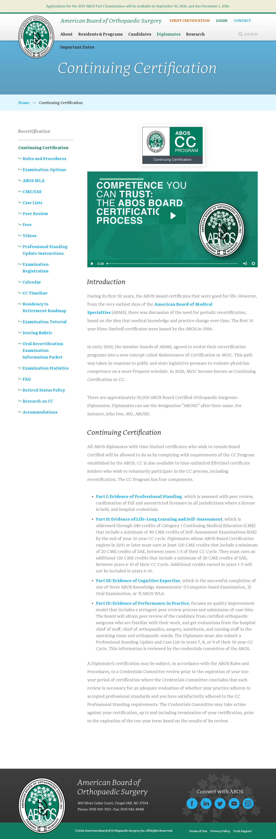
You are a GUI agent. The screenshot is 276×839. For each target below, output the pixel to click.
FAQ (27, 379)
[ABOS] (36, 37)
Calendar (32, 282)
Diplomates (168, 34)
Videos (29, 235)
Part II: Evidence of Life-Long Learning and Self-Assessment (159, 519)
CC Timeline (35, 293)
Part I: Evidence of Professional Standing (139, 496)
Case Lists (32, 202)
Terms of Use (198, 831)
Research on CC (38, 401)
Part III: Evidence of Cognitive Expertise (138, 580)
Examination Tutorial (45, 321)
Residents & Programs (100, 34)
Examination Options (44, 169)
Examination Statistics (46, 368)
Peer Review (35, 213)
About (66, 34)
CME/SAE (32, 191)
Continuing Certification (43, 147)
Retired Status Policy (44, 390)
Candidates (139, 34)
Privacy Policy (220, 831)
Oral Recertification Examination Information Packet (43, 350)
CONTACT (242, 21)
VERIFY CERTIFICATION (189, 21)
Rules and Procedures (44, 158)
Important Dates (77, 47)
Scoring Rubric (38, 332)
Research (195, 34)
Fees (27, 224)
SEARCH (251, 34)
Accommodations (40, 412)
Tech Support (242, 831)
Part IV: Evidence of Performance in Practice (142, 603)
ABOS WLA (34, 180)
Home (24, 102)
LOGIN (221, 21)
